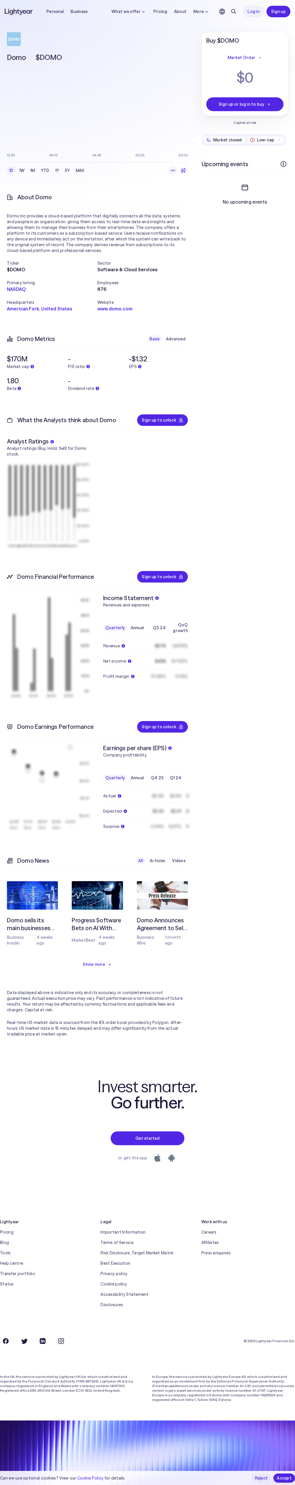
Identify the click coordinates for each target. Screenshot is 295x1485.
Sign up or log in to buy (241, 104)
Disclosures (112, 1304)
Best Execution (115, 1263)
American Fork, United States (39, 309)
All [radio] (140, 860)
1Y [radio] (57, 170)
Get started (147, 1138)
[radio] (172, 170)
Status (7, 1284)
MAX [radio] (80, 170)
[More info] (283, 164)
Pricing (160, 11)
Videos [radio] (179, 860)
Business (79, 11)
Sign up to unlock (159, 420)
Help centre (11, 1263)
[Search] (233, 11)
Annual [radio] (137, 627)
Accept (284, 1478)
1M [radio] (32, 170)
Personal (55, 11)
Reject (261, 1478)
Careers (209, 1232)
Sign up (278, 11)
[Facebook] (6, 1341)
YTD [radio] (45, 170)
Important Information (123, 1232)
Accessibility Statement (124, 1294)
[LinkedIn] (42, 1341)
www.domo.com (115, 309)
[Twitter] (24, 1341)
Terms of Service (117, 1242)
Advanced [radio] (176, 339)
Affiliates (210, 1242)
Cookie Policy (90, 1478)
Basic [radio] (155, 339)
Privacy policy (114, 1273)
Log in (253, 11)
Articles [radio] (157, 860)
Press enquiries (216, 1252)
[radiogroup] (47, 170)
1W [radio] (22, 170)
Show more (94, 964)
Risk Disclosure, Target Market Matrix (137, 1252)
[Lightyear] (19, 11)
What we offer (126, 11)
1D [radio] (11, 170)
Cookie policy (114, 1284)
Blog (4, 1242)
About (180, 11)
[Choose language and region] (222, 11)
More (198, 11)
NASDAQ (16, 289)
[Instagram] (61, 1341)
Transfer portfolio (17, 1273)
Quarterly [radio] (115, 627)
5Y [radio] (67, 170)
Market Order (241, 57)
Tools (5, 1252)
